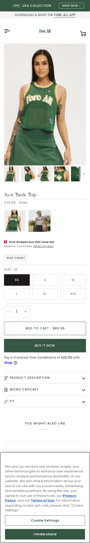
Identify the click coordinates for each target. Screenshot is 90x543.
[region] (45, 497)
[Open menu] (11, 30)
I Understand (45, 534)
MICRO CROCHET (24, 389)
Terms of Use (42, 500)
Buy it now (45, 345)
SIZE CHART (15, 258)
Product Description (30, 378)
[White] (39, 222)
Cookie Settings (45, 520)
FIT (12, 401)
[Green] (16, 222)
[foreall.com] (45, 31)
